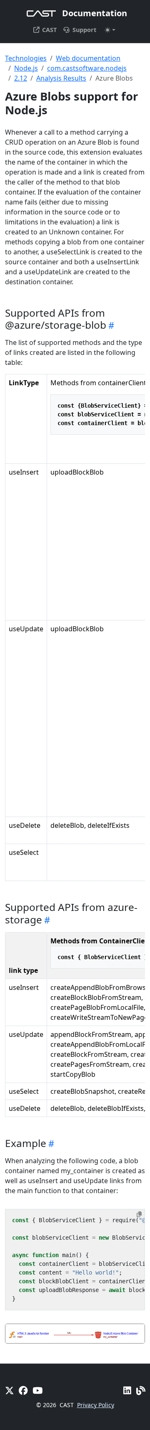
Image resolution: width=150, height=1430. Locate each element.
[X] (9, 1390)
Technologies (26, 58)
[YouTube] (37, 1390)
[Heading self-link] (110, 325)
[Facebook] (23, 1390)
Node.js (26, 68)
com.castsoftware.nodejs (87, 68)
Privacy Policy (95, 1405)
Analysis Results (61, 78)
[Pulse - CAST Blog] (140, 1390)
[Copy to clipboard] (139, 1214)
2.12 (20, 78)
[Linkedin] (127, 1390)
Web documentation (88, 58)
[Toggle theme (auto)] (110, 30)
